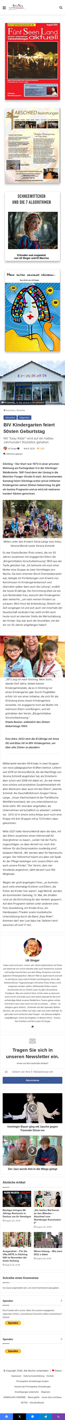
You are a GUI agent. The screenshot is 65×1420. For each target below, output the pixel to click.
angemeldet (17, 1288)
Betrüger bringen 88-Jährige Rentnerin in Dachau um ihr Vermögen (17, 1213)
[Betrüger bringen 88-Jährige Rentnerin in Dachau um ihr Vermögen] (17, 1199)
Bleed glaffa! (34, 1397)
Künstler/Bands (37, 1402)
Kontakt (50, 1376)
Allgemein (24, 417)
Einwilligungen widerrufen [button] (27, 1392)
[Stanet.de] (17, 7)
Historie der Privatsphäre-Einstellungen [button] (32, 1386)
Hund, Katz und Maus (52, 1397)
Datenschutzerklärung (34, 1376)
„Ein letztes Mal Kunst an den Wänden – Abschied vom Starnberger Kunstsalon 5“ (47, 1216)
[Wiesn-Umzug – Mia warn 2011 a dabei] (48, 1240)
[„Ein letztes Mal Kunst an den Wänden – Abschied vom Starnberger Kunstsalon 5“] (48, 1199)
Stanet (58, 1370)
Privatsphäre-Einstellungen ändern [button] (32, 1381)
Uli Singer (33, 960)
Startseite (10, 410)
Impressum (16, 1376)
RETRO (24, 1402)
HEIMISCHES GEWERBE (14, 1397)
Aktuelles (20, 410)
